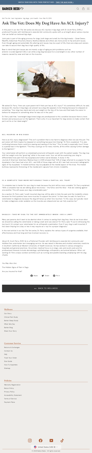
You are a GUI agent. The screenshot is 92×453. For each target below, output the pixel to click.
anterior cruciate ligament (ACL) (14, 52)
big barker (18, 18)
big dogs (26, 18)
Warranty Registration (12, 385)
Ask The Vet (6, 18)
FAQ (5, 354)
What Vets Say (9, 324)
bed (13, 18)
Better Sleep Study (11, 321)
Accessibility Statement (13, 395)
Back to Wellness (48, 288)
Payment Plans (9, 402)
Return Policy (9, 388)
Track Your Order (10, 358)
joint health (34, 18)
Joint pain (6, 38)
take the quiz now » (65, 2)
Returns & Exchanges (12, 347)
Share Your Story (10, 331)
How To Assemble (10, 365)
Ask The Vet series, (29, 230)
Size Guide (8, 361)
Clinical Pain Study (11, 317)
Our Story (8, 313)
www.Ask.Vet (37, 32)
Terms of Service (10, 399)
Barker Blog (8, 327)
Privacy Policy (9, 392)
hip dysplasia (30, 158)
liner (40, 18)
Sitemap (7, 368)
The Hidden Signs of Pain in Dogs (15, 267)
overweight (60, 52)
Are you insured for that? (12, 271)
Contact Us (8, 351)
